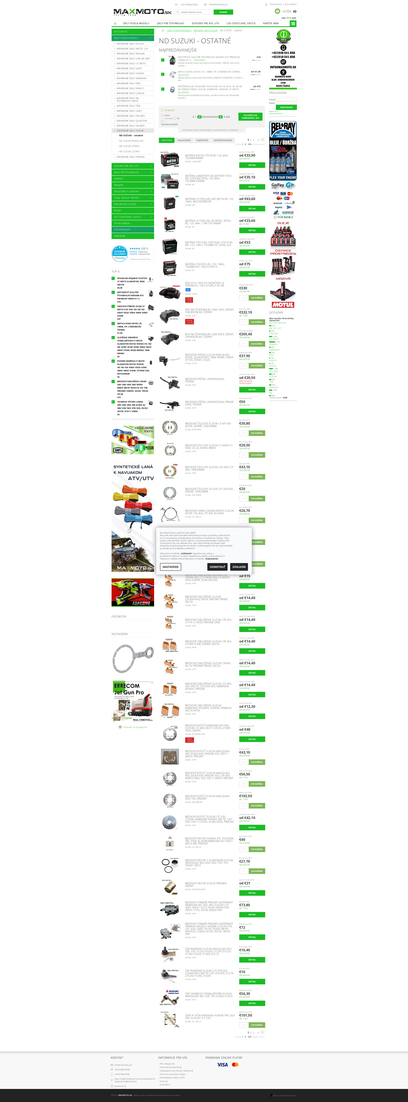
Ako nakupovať (167, 1063)
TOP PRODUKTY (122, 229)
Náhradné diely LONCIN (130, 93)
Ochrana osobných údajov (173, 1074)
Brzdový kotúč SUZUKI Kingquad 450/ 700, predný (207, 797)
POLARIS (273, 371)
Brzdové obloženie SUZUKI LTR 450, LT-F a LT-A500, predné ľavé (208, 621)
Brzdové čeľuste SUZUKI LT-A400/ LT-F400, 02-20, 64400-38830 (209, 446)
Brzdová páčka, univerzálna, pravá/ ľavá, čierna (209, 403)
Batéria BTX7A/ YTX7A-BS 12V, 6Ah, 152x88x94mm (206, 156)
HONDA (273, 344)
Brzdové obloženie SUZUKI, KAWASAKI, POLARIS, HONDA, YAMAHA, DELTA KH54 (208, 708)
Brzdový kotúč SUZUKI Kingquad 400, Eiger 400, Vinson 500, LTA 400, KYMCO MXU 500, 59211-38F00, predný (209, 775)
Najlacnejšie (184, 140)
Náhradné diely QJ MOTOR (132, 120)
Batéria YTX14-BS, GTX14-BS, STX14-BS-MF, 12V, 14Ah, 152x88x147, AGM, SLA (209, 243)
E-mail (272, 99)
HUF (294, 18)
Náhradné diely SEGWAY (131, 125)
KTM (271, 355)
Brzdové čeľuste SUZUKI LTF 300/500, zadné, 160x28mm (209, 490)
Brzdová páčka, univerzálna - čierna (205, 380)
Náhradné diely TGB (128, 105)
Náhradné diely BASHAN (131, 53)
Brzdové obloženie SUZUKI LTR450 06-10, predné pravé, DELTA (208, 664)
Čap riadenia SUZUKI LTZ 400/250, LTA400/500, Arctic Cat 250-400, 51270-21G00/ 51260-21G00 (209, 973)
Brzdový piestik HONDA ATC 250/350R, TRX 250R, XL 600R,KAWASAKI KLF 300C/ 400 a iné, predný (209, 841)
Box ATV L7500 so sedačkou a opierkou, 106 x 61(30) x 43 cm (204, 284)
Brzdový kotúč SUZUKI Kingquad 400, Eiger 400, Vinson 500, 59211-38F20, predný (207, 754)
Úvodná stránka (115, 23)
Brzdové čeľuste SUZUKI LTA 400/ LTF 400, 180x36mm (209, 468)
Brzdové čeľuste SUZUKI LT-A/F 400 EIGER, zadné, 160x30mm (208, 424)
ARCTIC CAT (275, 328)
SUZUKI (273, 376)
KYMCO (273, 360)
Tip (178, 118)
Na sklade (169, 110)
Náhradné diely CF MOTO (131, 63)
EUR (288, 17)
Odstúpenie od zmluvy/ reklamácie (176, 1070)
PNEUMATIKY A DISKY (125, 204)
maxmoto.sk (120, 1086)
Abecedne (166, 140)
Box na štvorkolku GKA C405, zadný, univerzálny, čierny (209, 310)
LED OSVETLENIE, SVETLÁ (241, 23)
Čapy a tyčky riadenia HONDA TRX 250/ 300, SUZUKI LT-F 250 (210, 1016)
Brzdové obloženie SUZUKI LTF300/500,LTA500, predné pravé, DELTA (206, 599)
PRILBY (117, 210)
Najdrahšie (202, 140)
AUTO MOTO (120, 31)
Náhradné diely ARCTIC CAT (132, 48)
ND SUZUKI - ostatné (131, 135)
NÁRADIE (118, 178)
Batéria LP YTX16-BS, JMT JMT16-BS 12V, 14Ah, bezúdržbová (209, 200)
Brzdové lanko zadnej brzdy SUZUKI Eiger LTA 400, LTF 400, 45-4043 (209, 512)
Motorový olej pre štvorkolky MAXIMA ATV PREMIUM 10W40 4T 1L (209, 59)
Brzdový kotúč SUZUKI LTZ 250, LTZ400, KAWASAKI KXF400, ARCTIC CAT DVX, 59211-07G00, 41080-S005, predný (209, 819)
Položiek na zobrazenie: (250, 116)
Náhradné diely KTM (128, 83)
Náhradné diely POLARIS (131, 115)
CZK (284, 18)
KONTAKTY (165, 1084)
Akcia (167, 115)
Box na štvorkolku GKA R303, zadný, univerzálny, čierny (209, 335)
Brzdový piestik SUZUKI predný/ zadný (206, 884)
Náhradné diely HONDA (130, 73)
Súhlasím (239, 567)
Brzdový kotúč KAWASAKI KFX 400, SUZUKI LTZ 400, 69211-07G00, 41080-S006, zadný (208, 728)
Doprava (164, 1081)
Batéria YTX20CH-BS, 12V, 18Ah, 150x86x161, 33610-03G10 (205, 265)
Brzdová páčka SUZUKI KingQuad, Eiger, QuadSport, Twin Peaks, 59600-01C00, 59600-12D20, (209, 357)
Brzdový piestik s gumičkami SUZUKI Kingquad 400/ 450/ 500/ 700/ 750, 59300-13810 (209, 863)
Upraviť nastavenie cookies (167, 1095)
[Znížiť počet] (240, 296)
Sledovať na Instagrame (135, 727)
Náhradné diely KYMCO (130, 88)
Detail (252, 165)
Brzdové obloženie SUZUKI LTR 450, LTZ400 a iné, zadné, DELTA (208, 642)
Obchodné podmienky (171, 1067)
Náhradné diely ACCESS (130, 43)
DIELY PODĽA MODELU (136, 23)
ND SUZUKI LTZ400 (129, 151)
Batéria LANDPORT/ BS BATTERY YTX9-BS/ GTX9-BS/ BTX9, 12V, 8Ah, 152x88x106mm (208, 178)
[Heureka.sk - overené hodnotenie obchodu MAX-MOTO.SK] (133, 253)
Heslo (272, 103)
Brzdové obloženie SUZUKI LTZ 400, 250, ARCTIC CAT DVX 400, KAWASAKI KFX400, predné (208, 686)
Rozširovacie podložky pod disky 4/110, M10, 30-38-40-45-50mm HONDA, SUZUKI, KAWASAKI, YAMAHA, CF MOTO (210, 89)
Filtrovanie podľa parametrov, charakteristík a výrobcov (210, 130)
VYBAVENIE (120, 235)
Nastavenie (170, 567)
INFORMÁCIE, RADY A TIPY (172, 1077)
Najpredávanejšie (167, 124)
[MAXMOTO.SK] (142, 9)
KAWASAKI (274, 349)
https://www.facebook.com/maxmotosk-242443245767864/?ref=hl (134, 1080)
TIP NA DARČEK (122, 223)
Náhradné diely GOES (129, 68)
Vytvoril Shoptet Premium (285, 1095)
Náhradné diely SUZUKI (130, 130)
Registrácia (291, 4)
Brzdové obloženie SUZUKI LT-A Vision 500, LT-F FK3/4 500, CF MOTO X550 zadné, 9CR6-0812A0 (207, 577)
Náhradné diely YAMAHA (131, 156)
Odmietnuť (217, 567)
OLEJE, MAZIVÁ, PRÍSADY (126, 197)
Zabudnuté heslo (276, 113)
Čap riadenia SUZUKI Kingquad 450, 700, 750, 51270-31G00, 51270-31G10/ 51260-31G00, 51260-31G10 (208, 951)
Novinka (169, 118)
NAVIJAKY (118, 185)
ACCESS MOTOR (277, 322)
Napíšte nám (271, 23)
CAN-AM (273, 333)
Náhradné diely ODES (129, 110)
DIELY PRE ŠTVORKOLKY (170, 23)
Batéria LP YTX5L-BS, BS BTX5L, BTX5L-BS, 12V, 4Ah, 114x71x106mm (208, 222)
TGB (271, 381)
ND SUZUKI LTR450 (129, 146)
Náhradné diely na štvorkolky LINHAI (128, 99)
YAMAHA (273, 387)
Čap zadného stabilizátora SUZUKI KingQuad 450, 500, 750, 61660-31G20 (209, 994)
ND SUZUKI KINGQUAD (131, 140)
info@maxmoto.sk (123, 1064)
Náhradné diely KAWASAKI (131, 78)
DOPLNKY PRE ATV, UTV (205, 23)
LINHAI (272, 365)
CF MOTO (274, 338)
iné (270, 392)
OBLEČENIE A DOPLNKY (126, 191)
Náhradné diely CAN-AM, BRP (133, 58)
